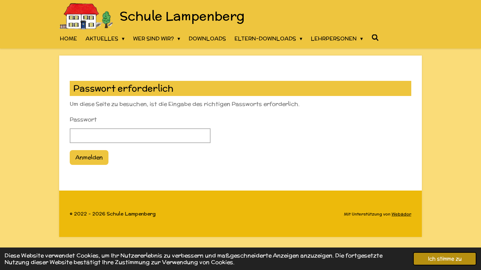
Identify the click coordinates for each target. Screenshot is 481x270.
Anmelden (89, 157)
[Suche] (375, 37)
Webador (401, 214)
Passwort (83, 119)
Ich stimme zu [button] (445, 258)
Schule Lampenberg (182, 16)
